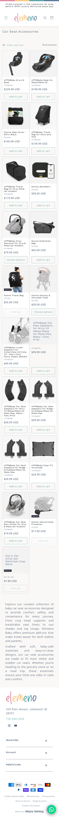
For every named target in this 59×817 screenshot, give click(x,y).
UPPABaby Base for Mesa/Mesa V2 (42, 81)
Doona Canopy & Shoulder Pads (40, 296)
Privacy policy (48, 796)
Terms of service (22, 801)
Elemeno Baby (17, 796)
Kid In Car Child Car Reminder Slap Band (15, 560)
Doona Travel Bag (14, 295)
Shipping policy (40, 801)
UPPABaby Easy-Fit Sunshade (42, 466)
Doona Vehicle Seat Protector (42, 523)
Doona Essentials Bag (41, 242)
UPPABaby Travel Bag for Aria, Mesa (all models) (14, 189)
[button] (6, 18)
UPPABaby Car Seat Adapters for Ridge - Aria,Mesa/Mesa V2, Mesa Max (43, 409)
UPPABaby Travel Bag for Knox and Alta (41, 134)
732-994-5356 (15, 719)
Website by (19, 812)
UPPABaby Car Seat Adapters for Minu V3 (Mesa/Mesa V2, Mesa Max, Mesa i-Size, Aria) (43, 331)
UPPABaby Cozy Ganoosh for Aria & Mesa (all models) (15, 243)
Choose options (16, 259)
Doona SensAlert (40, 186)
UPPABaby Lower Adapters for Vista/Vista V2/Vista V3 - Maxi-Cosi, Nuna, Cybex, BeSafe (15, 352)
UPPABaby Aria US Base (14, 81)
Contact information (31, 805)
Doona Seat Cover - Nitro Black (15, 133)
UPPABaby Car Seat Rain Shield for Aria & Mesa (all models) (15, 524)
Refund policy (33, 796)
